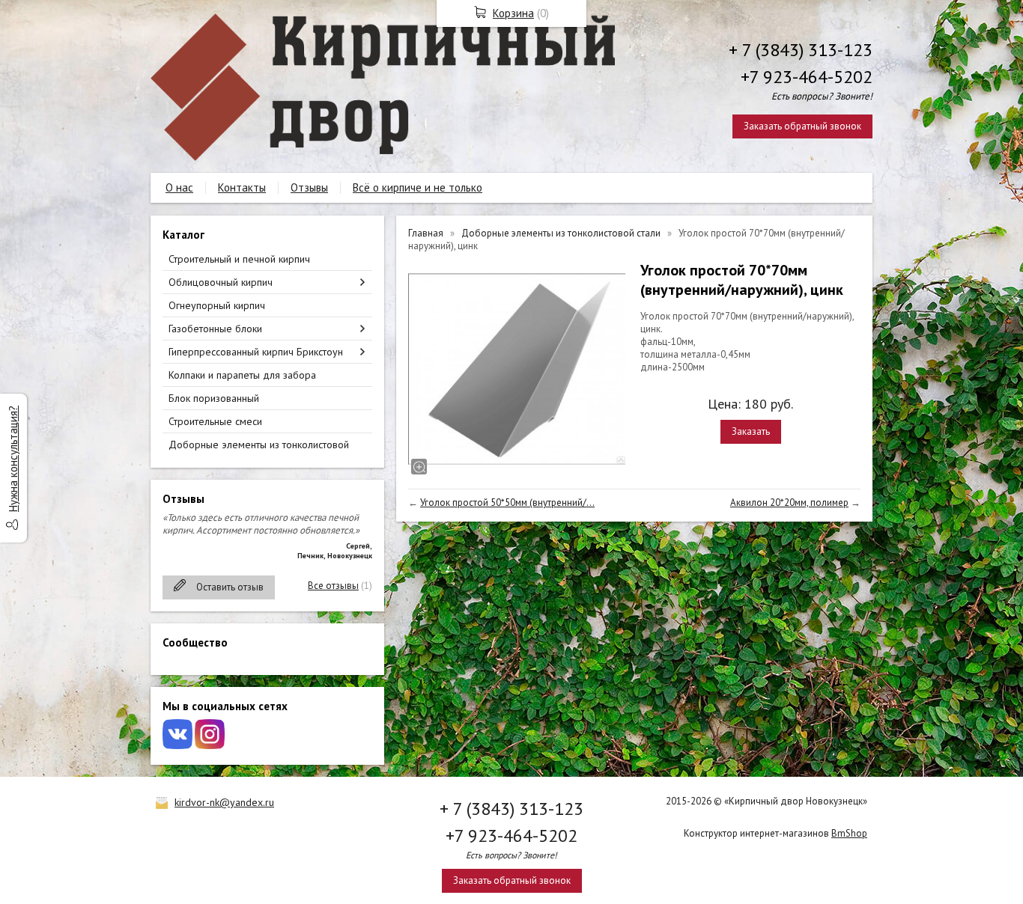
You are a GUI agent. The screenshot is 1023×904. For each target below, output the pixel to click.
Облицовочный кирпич (221, 282)
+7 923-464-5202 (806, 76)
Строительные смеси (215, 421)
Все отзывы (333, 585)
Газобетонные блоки (215, 328)
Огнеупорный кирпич (217, 305)
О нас (179, 187)
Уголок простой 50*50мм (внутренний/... (507, 502)
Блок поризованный (214, 398)
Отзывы (309, 187)
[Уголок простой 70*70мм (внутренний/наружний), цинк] (516, 368)
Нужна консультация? (13, 459)
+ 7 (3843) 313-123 (800, 49)
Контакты (242, 187)
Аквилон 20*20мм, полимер (789, 502)
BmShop (849, 833)
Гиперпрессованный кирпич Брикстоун (256, 351)
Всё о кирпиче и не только (417, 187)
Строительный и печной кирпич (239, 259)
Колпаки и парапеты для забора (242, 375)
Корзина (513, 13)
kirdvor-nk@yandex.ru (224, 802)
